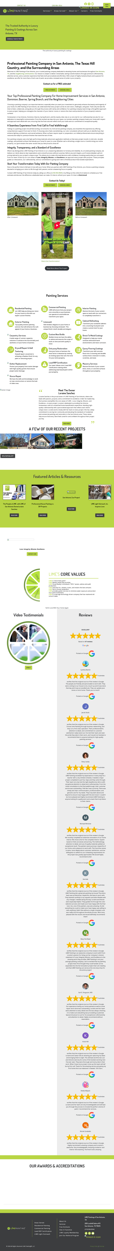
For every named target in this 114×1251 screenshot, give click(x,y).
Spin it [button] (28, 668)
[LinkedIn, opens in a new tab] (89, 7)
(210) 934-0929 (57, 173)
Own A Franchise (65, 1230)
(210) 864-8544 (57, 5)
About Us (62, 1221)
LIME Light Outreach (42, 1234)
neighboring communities (24, 74)
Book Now (106, 5)
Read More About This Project (57, 268)
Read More (67, 423)
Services (62, 1224)
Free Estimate (50, 90)
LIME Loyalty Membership (69, 1233)
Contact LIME (32, 554)
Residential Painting (42, 1226)
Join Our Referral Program (69, 1235)
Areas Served (39, 1223)
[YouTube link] (81, 547)
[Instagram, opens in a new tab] (89, 3)
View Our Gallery (8, 456)
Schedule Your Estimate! (15, 39)
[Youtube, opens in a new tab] (92, 3)
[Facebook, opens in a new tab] (86, 3)
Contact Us (21, 5)
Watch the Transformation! (50, 261)
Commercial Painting (42, 1228)
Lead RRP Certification (43, 1231)
